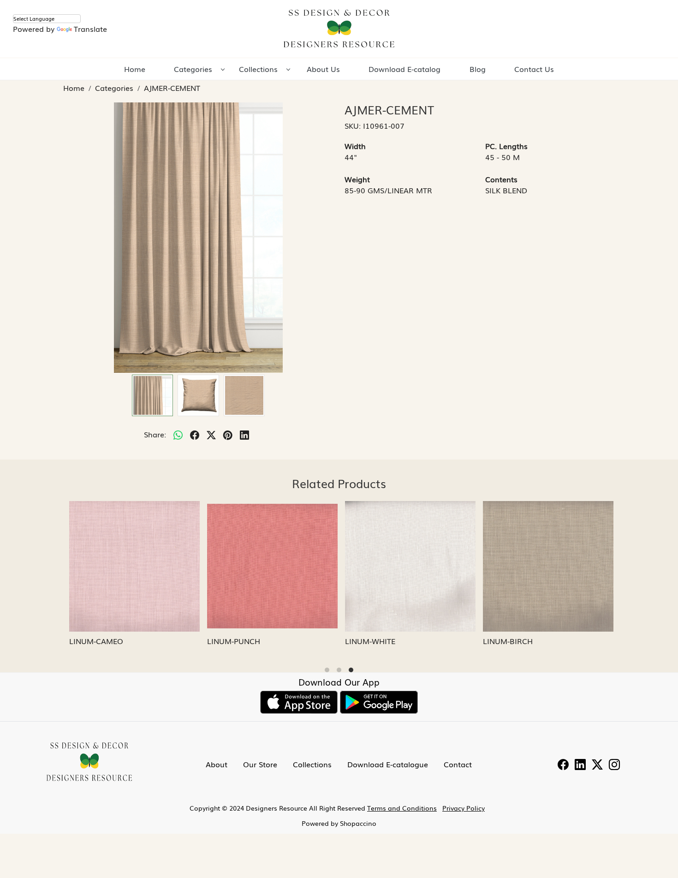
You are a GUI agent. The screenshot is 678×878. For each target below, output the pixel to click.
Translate (90, 28)
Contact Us (534, 68)
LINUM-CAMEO (94, 640)
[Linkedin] (580, 765)
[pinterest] (228, 434)
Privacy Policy (463, 807)
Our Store (260, 764)
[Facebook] (563, 765)
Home (134, 68)
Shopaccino (358, 823)
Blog (478, 68)
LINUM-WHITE (368, 640)
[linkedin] (244, 434)
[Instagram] (614, 765)
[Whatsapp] (178, 434)
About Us (323, 68)
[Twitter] (597, 765)
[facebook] (194, 434)
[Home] (339, 28)
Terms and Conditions (402, 807)
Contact (458, 764)
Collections (258, 68)
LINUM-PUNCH (231, 640)
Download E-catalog (404, 68)
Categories (193, 68)
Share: (155, 434)
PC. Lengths (506, 145)
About (216, 764)
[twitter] (211, 434)
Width (355, 145)
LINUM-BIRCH (505, 640)
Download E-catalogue (387, 764)
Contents (501, 179)
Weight (357, 179)
